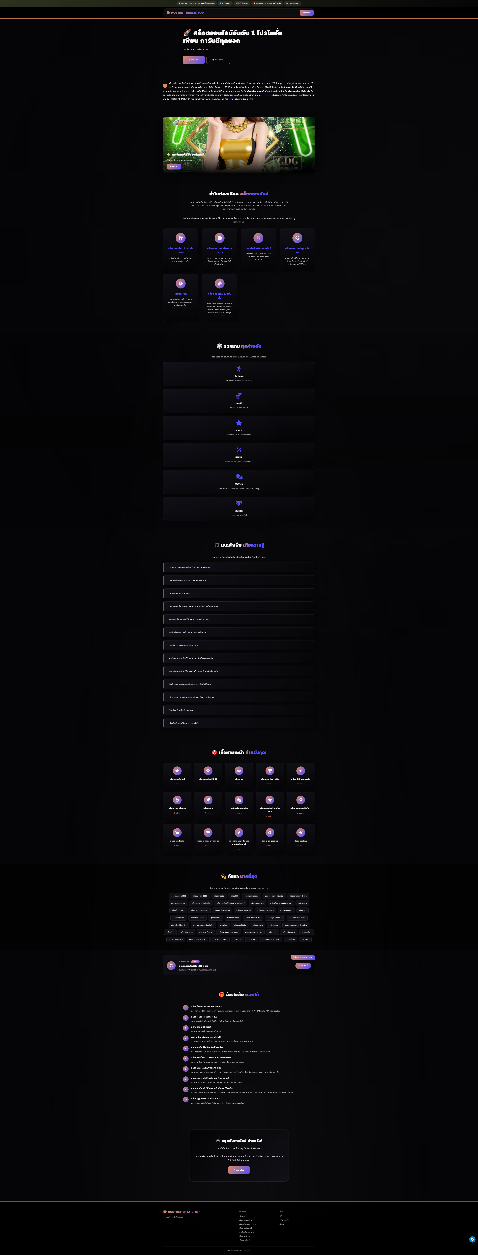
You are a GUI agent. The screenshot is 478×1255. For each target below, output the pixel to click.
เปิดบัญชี (306, 12)
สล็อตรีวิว (170, 932)
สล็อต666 (272, 932)
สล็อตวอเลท (273, 925)
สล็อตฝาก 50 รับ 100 (179, 925)
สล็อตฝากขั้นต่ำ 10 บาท (298, 896)
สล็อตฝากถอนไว (286, 910)
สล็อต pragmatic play (199, 910)
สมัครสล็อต (302, 903)
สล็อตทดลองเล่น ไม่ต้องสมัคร (296, 925)
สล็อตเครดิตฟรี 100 (178, 896)
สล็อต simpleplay (178, 903)
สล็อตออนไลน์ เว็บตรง (265, 910)
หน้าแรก (242, 1216)
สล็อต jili (302, 910)
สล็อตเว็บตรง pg (289, 932)
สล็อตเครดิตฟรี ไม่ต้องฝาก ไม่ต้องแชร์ (230, 903)
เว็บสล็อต (223, 925)
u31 (230, 99)
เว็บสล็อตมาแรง (233, 917)
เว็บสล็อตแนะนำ (178, 917)
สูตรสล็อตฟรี (216, 917)
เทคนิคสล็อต (306, 932)
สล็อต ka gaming (245, 1220)
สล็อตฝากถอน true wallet (229, 932)
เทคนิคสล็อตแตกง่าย (222, 910)
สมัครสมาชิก (284, 1220)
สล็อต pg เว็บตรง (205, 932)
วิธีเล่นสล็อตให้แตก (176, 939)
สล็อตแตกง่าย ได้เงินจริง (201, 903)
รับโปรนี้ (304, 965)
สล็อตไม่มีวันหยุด (178, 910)
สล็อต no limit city (246, 1228)
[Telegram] (472, 1239)
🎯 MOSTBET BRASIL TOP (185, 12)
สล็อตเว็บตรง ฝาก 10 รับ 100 (280, 903)
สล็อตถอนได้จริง (240, 925)
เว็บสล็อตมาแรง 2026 (197, 939)
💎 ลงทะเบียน (194, 60)
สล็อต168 (234, 896)
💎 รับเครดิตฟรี (218, 60)
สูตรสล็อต (305, 939)
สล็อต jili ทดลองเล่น (275, 917)
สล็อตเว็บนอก (258, 925)
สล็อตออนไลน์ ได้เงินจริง (274, 896)
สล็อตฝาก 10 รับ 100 (253, 917)
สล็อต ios (251, 939)
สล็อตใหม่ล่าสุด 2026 (297, 917)
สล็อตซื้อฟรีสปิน (187, 932)
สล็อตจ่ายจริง (219, 896)
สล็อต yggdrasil (257, 903)
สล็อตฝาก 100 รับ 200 (253, 932)
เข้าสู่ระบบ (282, 1224)
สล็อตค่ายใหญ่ (244, 1240)
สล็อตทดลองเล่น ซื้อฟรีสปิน (203, 925)
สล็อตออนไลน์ (266, 95)
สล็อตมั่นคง (290, 939)
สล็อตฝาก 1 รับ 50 (197, 917)
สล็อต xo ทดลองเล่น (219, 939)
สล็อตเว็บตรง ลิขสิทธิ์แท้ (270, 939)
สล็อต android (244, 1236)
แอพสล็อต (237, 939)
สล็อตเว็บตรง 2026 (200, 896)
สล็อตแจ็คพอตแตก (251, 896)
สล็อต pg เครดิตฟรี (243, 910)
